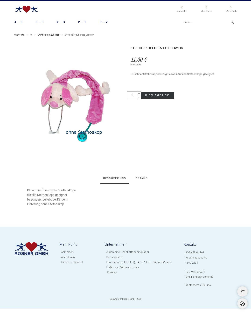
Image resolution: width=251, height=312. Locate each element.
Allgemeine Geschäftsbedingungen (128, 252)
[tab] (114, 178)
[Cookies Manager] (242, 303)
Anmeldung (68, 257)
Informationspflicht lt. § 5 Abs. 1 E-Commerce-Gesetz (139, 262)
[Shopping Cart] (242, 291)
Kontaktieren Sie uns (198, 285)
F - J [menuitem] (40, 22)
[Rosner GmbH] (26, 10)
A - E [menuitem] (18, 22)
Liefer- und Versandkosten (122, 267)
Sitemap (111, 272)
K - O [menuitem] (61, 22)
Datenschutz (114, 257)
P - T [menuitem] (82, 22)
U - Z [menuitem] (104, 22)
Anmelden (67, 252)
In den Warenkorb (157, 95)
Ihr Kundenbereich (72, 262)
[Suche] (232, 22)
